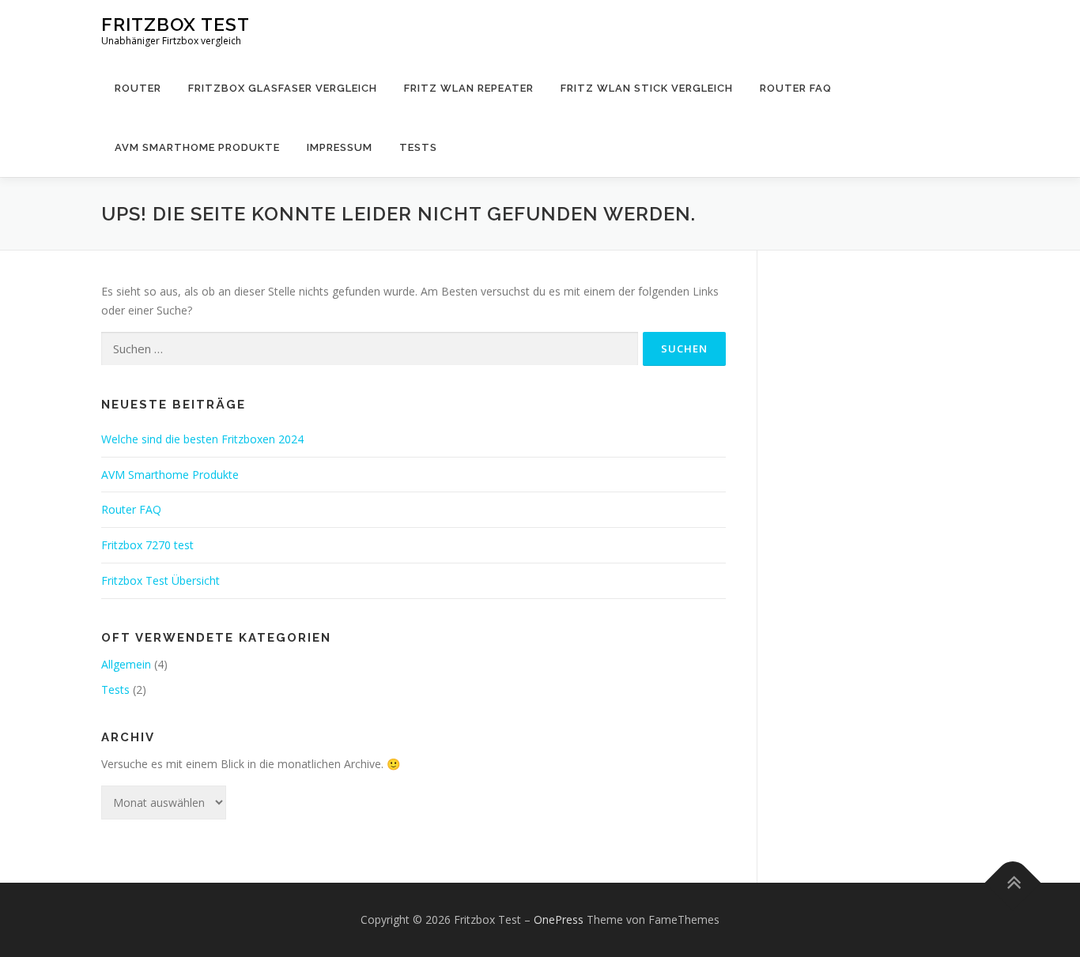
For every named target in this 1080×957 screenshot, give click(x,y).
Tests (418, 147)
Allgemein (126, 664)
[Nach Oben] (1013, 883)
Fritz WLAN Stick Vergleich (647, 88)
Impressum (339, 147)
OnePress (558, 919)
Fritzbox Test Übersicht (160, 580)
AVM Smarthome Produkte (197, 147)
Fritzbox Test (175, 24)
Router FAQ (796, 88)
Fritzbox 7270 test (147, 544)
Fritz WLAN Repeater (469, 88)
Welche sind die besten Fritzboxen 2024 (202, 438)
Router (138, 88)
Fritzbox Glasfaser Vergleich (282, 88)
